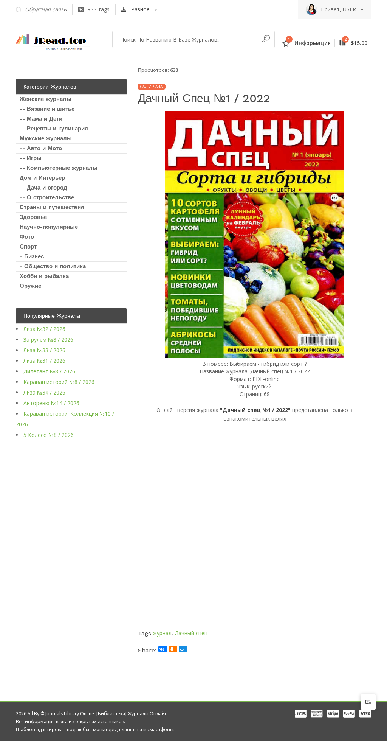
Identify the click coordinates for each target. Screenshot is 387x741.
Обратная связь (46, 9)
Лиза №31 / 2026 (44, 360)
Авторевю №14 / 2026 (51, 403)
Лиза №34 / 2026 (44, 392)
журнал (162, 633)
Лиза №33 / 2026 (44, 350)
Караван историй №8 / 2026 (58, 381)
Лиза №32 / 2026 (44, 328)
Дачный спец (191, 633)
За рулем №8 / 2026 (48, 339)
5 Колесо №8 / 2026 (48, 434)
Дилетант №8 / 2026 (49, 371)
